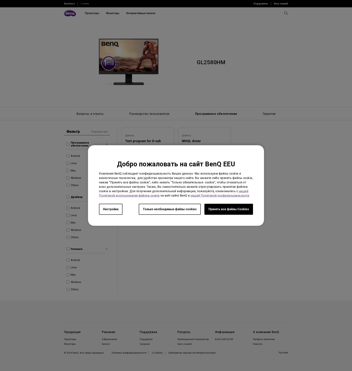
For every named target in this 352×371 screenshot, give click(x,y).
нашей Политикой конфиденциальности (219, 195)
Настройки (110, 209)
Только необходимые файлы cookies (170, 209)
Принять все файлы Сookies (228, 209)
